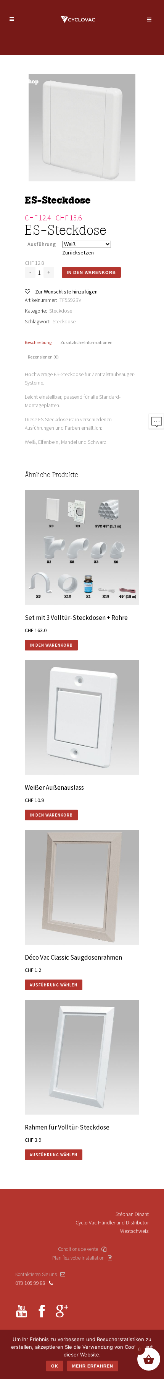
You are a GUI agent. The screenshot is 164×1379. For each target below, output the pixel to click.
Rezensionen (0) (43, 357)
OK (54, 1366)
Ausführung (41, 244)
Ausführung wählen (53, 985)
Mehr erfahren (92, 1366)
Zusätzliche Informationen (86, 342)
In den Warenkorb (91, 272)
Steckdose (60, 310)
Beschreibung (38, 342)
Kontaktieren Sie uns (37, 1274)
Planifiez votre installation (80, 1258)
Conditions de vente (79, 1249)
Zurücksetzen (78, 252)
